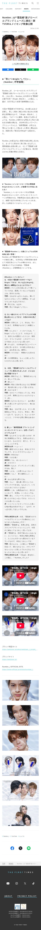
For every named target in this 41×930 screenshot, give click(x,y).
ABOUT (8, 896)
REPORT (18, 9)
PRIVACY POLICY (27, 896)
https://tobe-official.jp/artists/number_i (17, 669)
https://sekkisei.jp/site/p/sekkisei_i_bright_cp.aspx (20, 649)
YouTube (14, 31)
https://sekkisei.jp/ (9, 659)
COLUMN (9, 9)
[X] (20, 69)
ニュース (21, 31)
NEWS (26, 9)
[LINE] (33, 69)
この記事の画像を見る (20, 64)
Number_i (6, 31)
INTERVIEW (35, 9)
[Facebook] (8, 69)
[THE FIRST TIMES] (14, 3)
